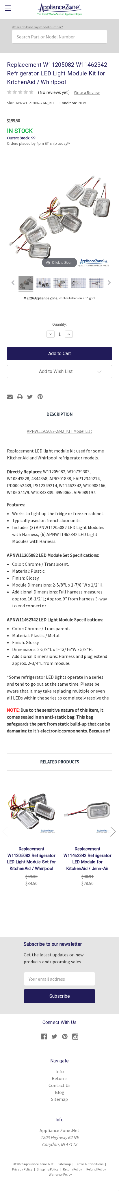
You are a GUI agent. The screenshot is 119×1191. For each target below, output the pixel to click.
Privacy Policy (22, 1169)
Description (59, 414)
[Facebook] (44, 1037)
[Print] (20, 397)
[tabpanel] (31, 832)
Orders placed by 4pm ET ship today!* (38, 136)
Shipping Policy (48, 1169)
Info (59, 1071)
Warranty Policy (60, 1174)
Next (112, 831)
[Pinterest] (40, 397)
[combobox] (59, 37)
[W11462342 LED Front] (96, 284)
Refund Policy (96, 1169)
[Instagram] (75, 1037)
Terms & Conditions (89, 1164)
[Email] (10, 397)
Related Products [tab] (59, 762)
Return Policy (72, 1169)
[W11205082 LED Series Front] (43, 284)
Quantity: (59, 324)
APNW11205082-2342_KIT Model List (59, 431)
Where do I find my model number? (37, 27)
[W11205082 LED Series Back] (61, 284)
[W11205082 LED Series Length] (78, 284)
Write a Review (87, 92)
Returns (60, 1078)
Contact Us (59, 1085)
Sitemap (59, 1099)
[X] (30, 397)
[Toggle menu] (8, 8)
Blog (59, 1092)
